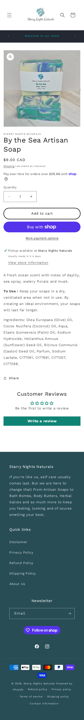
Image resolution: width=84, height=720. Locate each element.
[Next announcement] (75, 36)
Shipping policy (58, 696)
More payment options (42, 238)
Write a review (42, 421)
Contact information (44, 703)
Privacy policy (61, 689)
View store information (28, 262)
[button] (9, 15)
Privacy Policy (21, 552)
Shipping (9, 166)
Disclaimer (18, 542)
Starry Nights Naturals (40, 683)
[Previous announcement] (9, 36)
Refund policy (37, 689)
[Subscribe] (69, 613)
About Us (17, 584)
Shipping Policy (22, 573)
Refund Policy (21, 563)
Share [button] (14, 378)
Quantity (10, 187)
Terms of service (31, 696)
